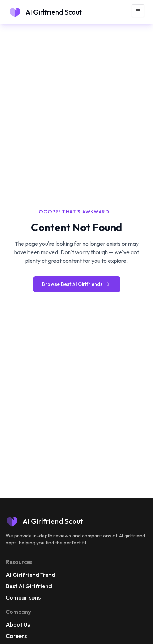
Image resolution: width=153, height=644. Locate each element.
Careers (16, 635)
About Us (18, 624)
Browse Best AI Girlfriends (72, 284)
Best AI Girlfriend (29, 586)
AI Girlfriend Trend (30, 574)
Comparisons (23, 597)
